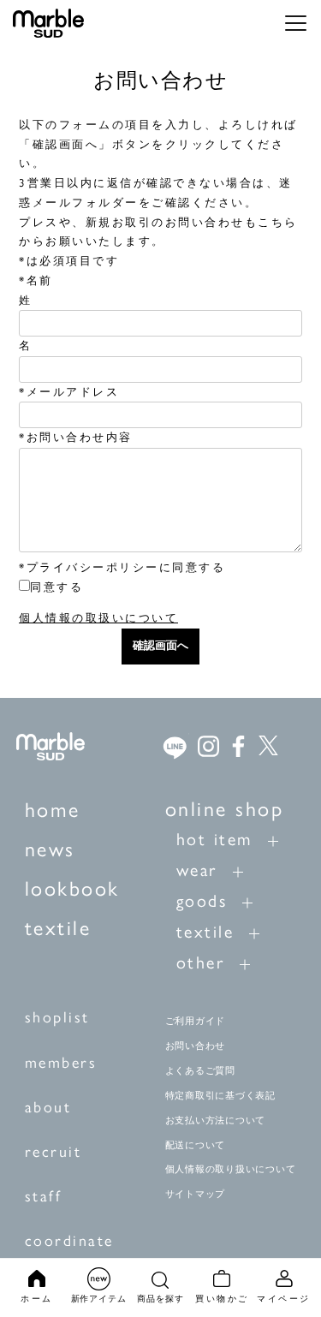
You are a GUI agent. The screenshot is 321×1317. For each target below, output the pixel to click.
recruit (53, 1151)
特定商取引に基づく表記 (220, 1095)
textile (58, 927)
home (52, 809)
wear (196, 870)
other (200, 962)
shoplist (57, 1017)
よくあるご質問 (200, 1070)
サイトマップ (195, 1194)
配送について (195, 1145)
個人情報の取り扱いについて (230, 1169)
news (50, 849)
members (61, 1062)
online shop (224, 808)
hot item (214, 839)
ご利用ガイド (195, 1021)
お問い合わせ (195, 1045)
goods (202, 901)
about (48, 1107)
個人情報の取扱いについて (98, 617)
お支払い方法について (215, 1120)
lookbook (72, 888)
